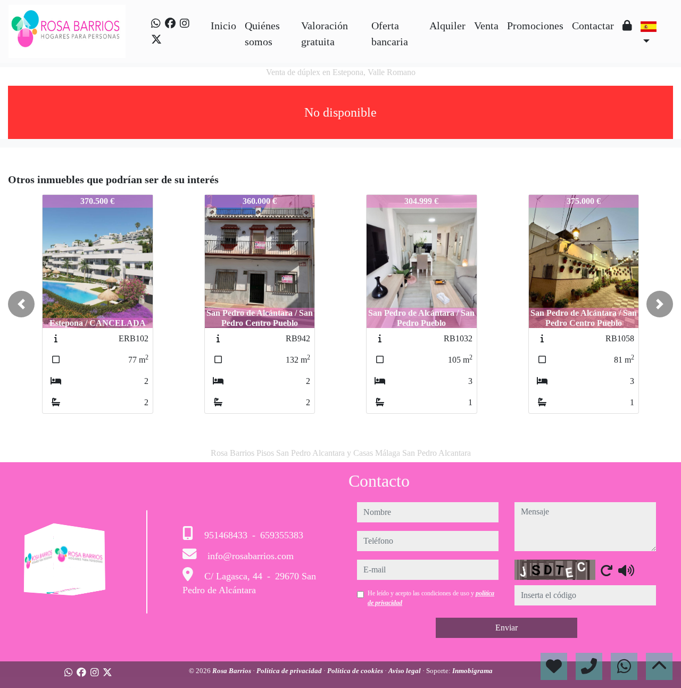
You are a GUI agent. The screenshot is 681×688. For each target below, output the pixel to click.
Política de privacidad (289, 671)
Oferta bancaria (389, 33)
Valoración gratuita (324, 33)
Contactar (593, 25)
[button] (21, 304)
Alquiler (447, 25)
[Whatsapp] (156, 23)
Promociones (535, 25)
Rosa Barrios (232, 671)
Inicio (223, 25)
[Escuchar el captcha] (626, 570)
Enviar (506, 627)
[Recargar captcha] (606, 570)
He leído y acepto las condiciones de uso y (431, 598)
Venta (486, 25)
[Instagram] (184, 23)
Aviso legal (405, 671)
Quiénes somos (262, 33)
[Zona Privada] (627, 25)
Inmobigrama (472, 671)
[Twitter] (156, 39)
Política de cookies (356, 671)
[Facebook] (170, 23)
